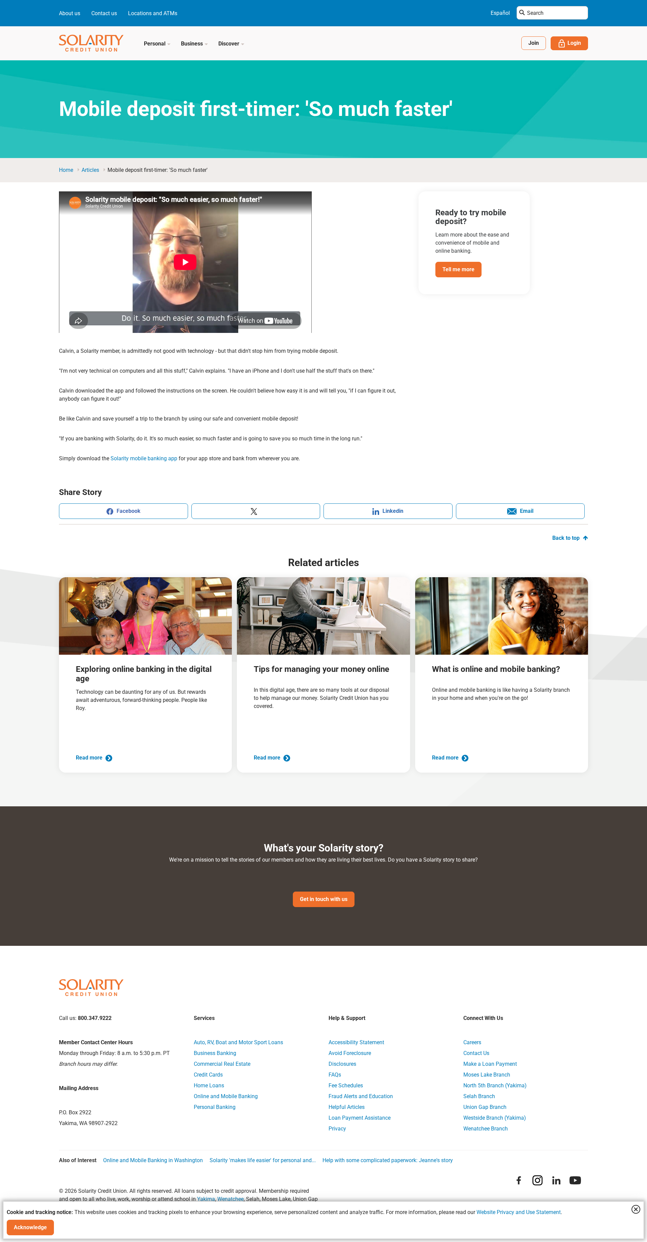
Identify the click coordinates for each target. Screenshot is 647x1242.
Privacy (337, 1128)
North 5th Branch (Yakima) (495, 1085)
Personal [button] (155, 43)
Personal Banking (215, 1107)
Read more (90, 757)
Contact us (104, 13)
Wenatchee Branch (485, 1128)
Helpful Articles (347, 1107)
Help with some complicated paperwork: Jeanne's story (387, 1160)
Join (533, 43)
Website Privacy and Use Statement (518, 1212)
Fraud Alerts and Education (361, 1096)
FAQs (335, 1075)
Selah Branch (479, 1096)
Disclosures (342, 1064)
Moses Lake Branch (486, 1075)
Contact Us (476, 1053)
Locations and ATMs (152, 13)
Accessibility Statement (356, 1042)
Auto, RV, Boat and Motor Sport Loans (238, 1042)
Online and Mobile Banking (226, 1096)
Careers (472, 1042)
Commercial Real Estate (222, 1064)
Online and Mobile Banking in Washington (153, 1160)
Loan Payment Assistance (360, 1118)
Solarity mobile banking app (144, 458)
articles (90, 170)
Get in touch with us (323, 899)
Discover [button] (229, 43)
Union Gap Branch (484, 1107)
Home (66, 170)
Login (574, 43)
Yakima (206, 1199)
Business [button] (192, 43)
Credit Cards (208, 1075)
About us (69, 13)
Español (500, 13)
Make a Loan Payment (490, 1064)
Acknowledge (30, 1227)
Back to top (566, 538)
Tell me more (458, 269)
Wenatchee (230, 1199)
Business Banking (215, 1053)
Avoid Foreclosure (350, 1053)
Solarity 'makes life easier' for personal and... (263, 1160)
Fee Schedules (346, 1085)
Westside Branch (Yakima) (494, 1118)
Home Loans (209, 1085)
